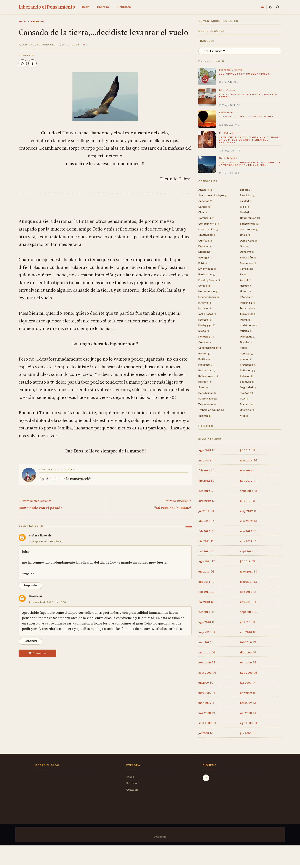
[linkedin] (262, 7)
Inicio (130, 777)
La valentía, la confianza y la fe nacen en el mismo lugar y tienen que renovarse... (250, 140)
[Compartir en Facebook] (32, 63)
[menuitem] (85, 7)
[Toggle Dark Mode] (270, 7)
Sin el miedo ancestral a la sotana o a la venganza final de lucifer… (250, 163)
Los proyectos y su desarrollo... (245, 74)
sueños (237, 69)
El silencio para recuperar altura (246, 116)
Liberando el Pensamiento (47, 6)
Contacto (132, 790)
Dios (222, 90)
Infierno (232, 158)
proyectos (225, 69)
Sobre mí (132, 783)
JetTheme (160, 836)
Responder (30, 585)
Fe (221, 133)
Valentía (229, 133)
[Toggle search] (277, 7)
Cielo (222, 158)
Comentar (39, 653)
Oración (231, 90)
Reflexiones (226, 112)
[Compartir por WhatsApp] (23, 63)
